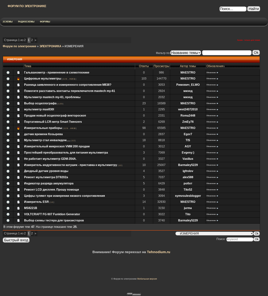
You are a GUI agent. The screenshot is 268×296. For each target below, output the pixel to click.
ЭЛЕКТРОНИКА (50, 46)
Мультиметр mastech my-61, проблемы (52, 97)
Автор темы (188, 66)
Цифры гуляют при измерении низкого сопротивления (64, 195)
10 (72, 79)
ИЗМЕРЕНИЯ (74, 46)
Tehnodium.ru (158, 252)
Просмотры (161, 66)
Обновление (211, 72)
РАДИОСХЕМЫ (26, 21)
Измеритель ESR (36, 201)
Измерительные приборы (43, 127)
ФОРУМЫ (45, 21)
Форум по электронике (19, 46)
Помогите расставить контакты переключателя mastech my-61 (69, 90)
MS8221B (30, 208)
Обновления (215, 66)
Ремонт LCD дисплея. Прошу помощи (51, 189)
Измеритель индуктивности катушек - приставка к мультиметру (70, 165)
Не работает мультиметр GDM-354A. (50, 158)
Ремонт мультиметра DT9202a (46, 177)
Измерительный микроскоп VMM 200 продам (57, 146)
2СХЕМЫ (8, 21)
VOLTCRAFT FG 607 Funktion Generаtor (52, 214)
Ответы (144, 66)
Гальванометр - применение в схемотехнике (56, 72)
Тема (27, 66)
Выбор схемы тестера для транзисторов (54, 220)
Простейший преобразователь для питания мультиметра (66, 152)
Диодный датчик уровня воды (46, 171)
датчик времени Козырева (43, 134)
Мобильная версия (147, 279)
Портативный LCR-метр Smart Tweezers (53, 121)
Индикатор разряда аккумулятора (48, 183)
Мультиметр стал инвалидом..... (47, 140)
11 (74, 79)
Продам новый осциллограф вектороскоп (55, 115)
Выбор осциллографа (40, 103)
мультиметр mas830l (39, 109)
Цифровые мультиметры (42, 78)
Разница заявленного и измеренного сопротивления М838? (67, 84)
